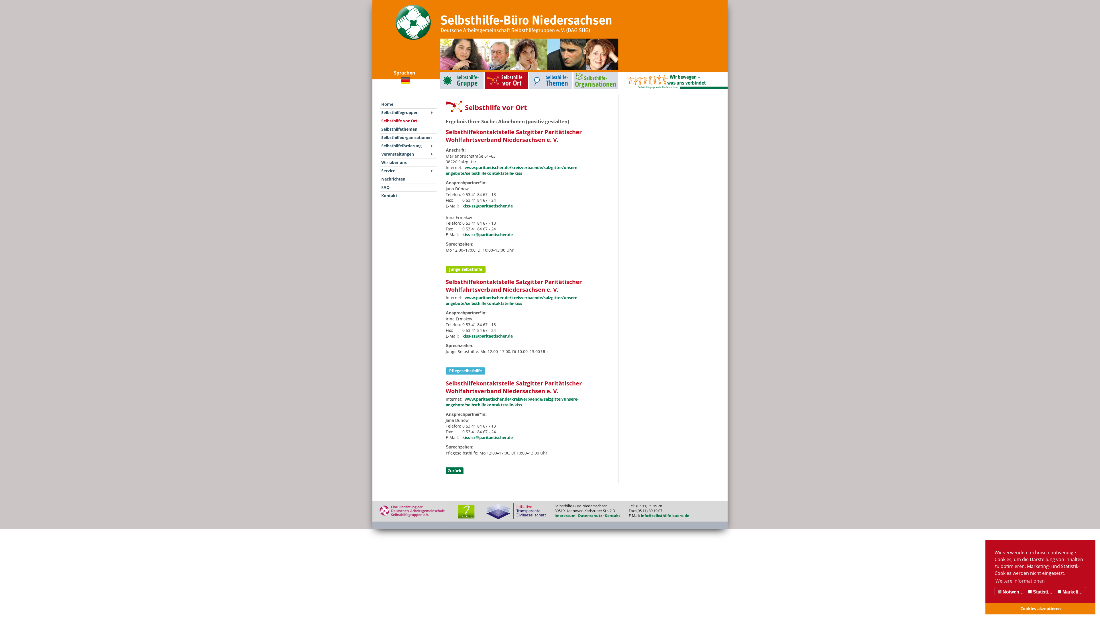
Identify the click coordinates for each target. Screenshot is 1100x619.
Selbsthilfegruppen (448, 73)
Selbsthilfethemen (537, 73)
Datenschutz (590, 515)
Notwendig (1013, 591)
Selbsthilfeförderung (401, 145)
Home (387, 104)
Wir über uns (394, 162)
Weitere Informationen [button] (1020, 581)
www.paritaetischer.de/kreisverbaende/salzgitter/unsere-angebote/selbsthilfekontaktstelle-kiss (512, 170)
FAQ (385, 187)
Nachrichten (393, 179)
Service (388, 170)
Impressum (565, 515)
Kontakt (389, 195)
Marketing (1072, 591)
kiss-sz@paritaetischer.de (487, 206)
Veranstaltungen (397, 154)
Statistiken (1044, 591)
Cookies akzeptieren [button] (1040, 608)
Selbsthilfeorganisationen (585, 73)
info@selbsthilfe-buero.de (665, 515)
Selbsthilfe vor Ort (493, 73)
